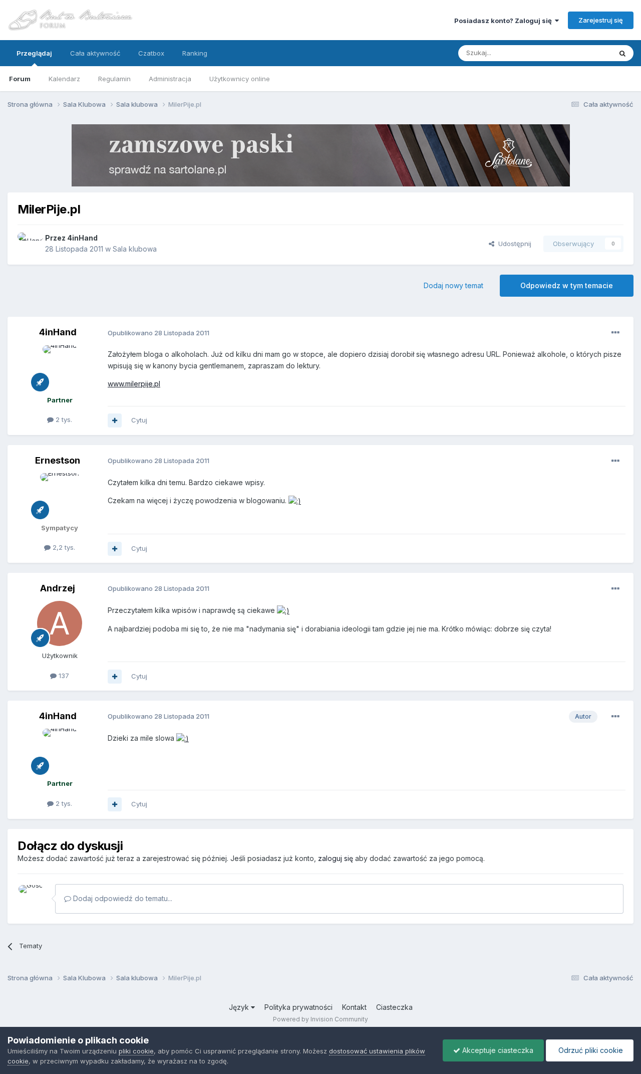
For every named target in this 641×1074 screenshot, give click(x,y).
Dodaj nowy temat (453, 285)
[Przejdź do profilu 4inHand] (29, 244)
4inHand (82, 238)
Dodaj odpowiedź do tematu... (121, 898)
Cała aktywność (95, 53)
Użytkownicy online (239, 79)
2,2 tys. (63, 547)
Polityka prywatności (298, 1007)
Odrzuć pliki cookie (589, 1050)
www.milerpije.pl (134, 383)
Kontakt (354, 1007)
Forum (20, 79)
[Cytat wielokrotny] (115, 420)
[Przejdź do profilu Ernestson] (59, 495)
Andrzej (57, 588)
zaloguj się (335, 858)
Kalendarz (64, 79)
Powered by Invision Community (320, 1019)
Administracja (170, 79)
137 (63, 676)
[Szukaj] (622, 53)
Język (240, 1007)
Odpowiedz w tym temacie (566, 285)
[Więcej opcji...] (615, 333)
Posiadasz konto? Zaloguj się (504, 21)
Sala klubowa (135, 249)
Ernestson (57, 460)
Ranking (194, 53)
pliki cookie (136, 1051)
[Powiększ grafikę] (294, 500)
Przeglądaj (34, 53)
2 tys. (63, 419)
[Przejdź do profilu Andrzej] (59, 623)
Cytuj (139, 420)
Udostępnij (512, 244)
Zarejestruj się (600, 20)
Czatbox (151, 53)
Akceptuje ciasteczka (496, 1050)
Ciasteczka (394, 1007)
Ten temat (583, 53)
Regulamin (114, 79)
